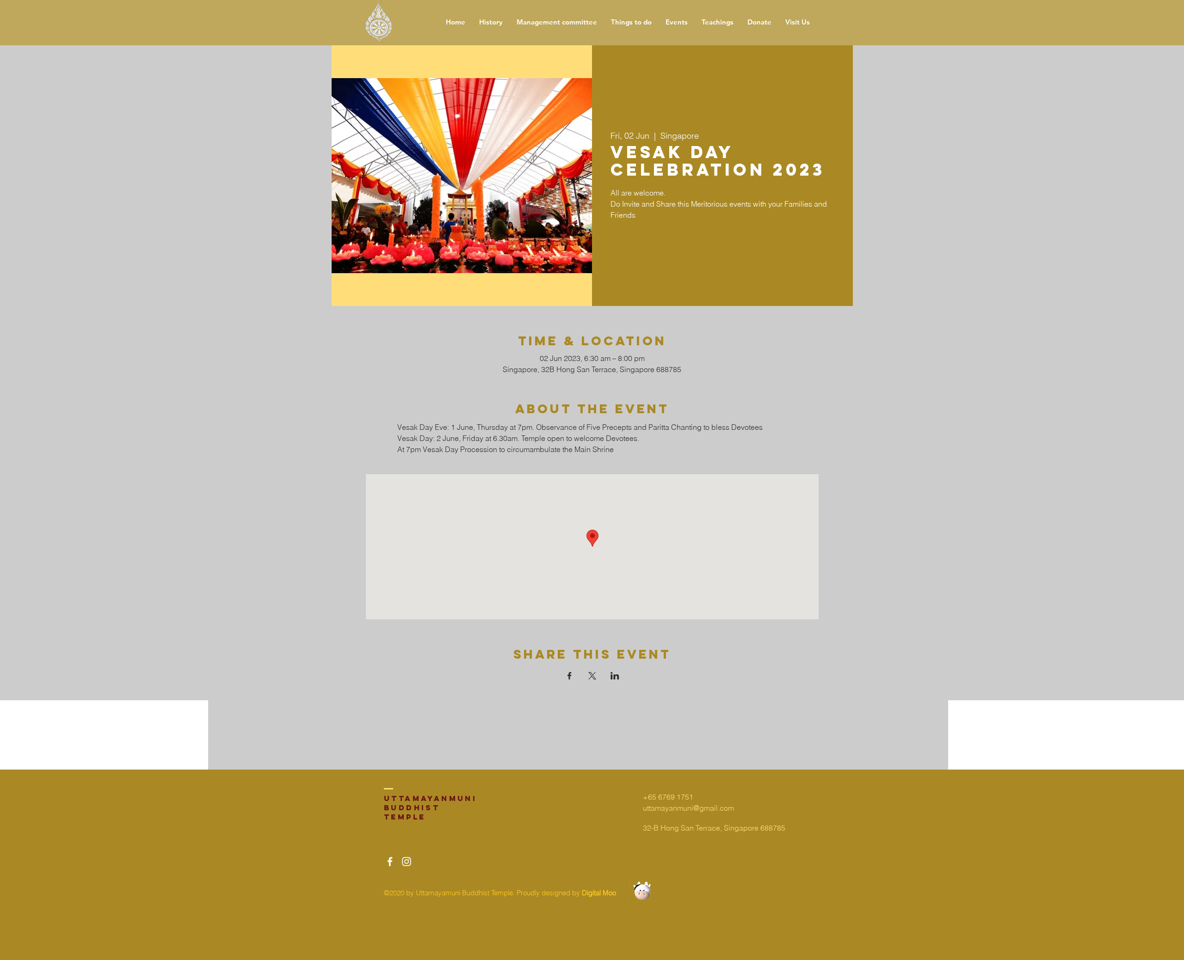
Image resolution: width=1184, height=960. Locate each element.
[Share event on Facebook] (569, 675)
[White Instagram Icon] (407, 862)
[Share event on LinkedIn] (614, 675)
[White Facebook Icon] (390, 862)
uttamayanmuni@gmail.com (688, 808)
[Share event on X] (592, 675)
